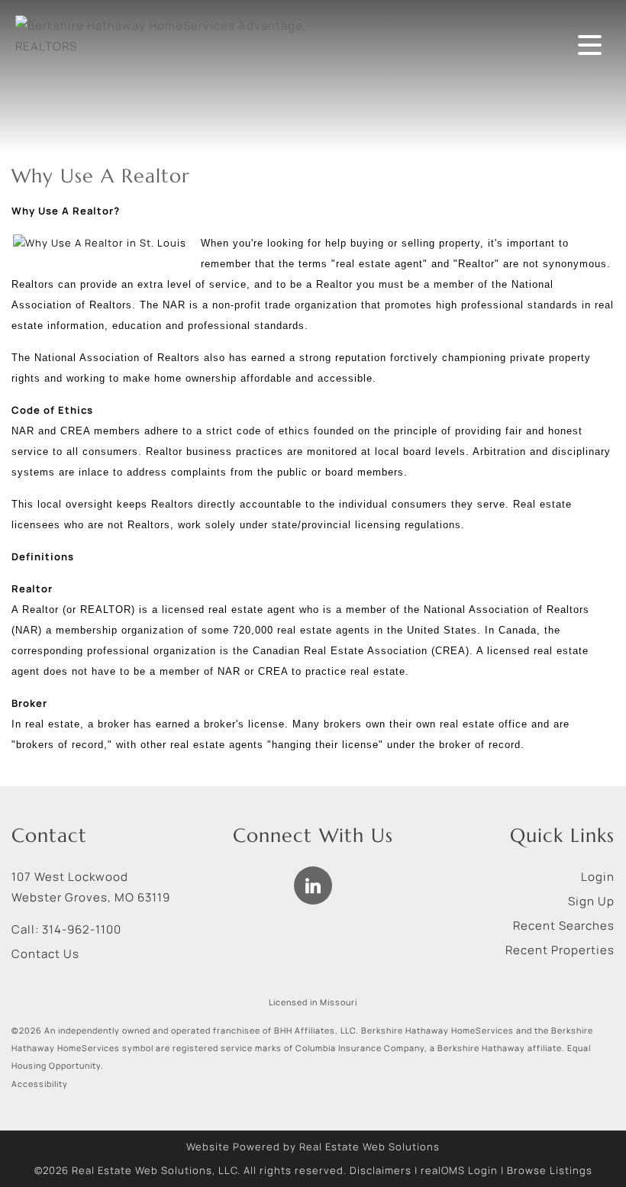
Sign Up (591, 901)
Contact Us (45, 954)
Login (598, 877)
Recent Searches (564, 926)
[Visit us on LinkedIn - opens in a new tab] (313, 885)
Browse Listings (549, 1170)
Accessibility (39, 1084)
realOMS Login (459, 1170)
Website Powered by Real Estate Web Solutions (313, 1146)
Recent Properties (560, 950)
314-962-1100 (81, 929)
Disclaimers (380, 1170)
